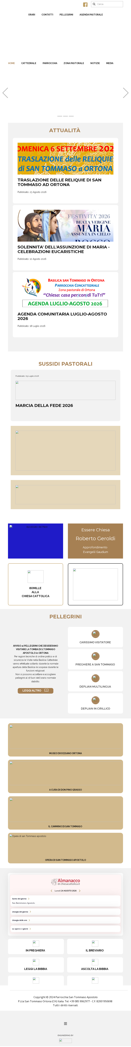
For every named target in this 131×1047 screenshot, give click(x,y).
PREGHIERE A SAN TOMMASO (95, 664)
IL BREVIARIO (95, 950)
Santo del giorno (65, 900)
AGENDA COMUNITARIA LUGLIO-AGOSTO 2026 (62, 316)
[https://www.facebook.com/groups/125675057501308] (85, 4)
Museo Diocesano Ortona (65, 753)
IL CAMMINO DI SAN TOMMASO (65, 826)
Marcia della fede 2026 (44, 405)
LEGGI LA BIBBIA (36, 969)
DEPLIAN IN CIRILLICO (95, 708)
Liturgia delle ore (65, 920)
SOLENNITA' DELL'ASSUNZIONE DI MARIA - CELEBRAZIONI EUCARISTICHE (64, 249)
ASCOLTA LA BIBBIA (95, 969)
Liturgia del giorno (65, 911)
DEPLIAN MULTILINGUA (95, 686)
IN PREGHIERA (36, 950)
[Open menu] (65, 1023)
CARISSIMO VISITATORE (96, 642)
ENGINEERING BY (65, 1035)
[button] (5, 93)
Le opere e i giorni (65, 928)
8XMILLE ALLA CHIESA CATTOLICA (35, 592)
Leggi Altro (33, 690)
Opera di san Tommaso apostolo (65, 860)
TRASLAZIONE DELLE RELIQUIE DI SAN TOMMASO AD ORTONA (59, 182)
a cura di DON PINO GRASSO (65, 790)
